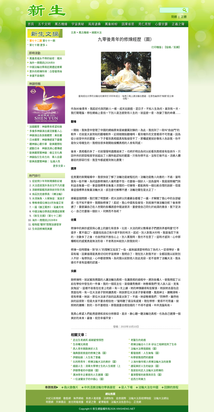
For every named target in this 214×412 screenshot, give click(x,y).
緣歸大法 (97, 32)
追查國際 (121, 398)
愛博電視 (103, 401)
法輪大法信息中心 (121, 401)
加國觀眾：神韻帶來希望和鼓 (45, 126)
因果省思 (128, 24)
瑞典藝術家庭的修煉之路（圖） (90, 353)
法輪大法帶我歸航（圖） (144, 348)
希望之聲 (91, 401)
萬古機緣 (61, 24)
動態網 (67, 398)
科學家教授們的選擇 (142, 357)
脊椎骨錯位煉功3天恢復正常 (48, 202)
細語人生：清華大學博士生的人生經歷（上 (97, 366)
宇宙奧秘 (78, 24)
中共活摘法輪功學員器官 (99, 387)
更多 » (43, 45)
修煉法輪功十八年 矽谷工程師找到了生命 (154, 344)
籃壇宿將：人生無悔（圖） (146, 353)
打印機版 (156, 47)
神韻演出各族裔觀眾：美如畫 (45, 135)
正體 (184, 17)
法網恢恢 (108, 398)
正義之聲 (178, 24)
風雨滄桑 (94, 24)
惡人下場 (127, 387)
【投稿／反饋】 (172, 47)
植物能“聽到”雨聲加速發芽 (46, 224)
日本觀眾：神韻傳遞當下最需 (45, 139)
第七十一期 (49, 40)
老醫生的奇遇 (138, 340)
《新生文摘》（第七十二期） (48, 215)
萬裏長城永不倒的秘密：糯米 (45, 58)
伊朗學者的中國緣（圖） (86, 370)
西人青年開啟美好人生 (85, 348)
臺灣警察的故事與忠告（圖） (147, 374)
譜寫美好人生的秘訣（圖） (146, 366)
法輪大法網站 (161, 398)
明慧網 (49, 401)
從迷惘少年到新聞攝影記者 (47, 181)
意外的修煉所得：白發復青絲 (45, 71)
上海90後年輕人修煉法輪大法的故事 (151, 361)
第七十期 (34, 45)
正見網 (137, 401)
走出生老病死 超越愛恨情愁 (88, 340)
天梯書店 (61, 401)
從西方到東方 (138, 379)
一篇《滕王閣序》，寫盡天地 (48, 207)
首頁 (31, 24)
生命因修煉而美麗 (42, 228)
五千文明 (44, 24)
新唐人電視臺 (93, 398)
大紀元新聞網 (53, 398)
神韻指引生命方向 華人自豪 (45, 157)
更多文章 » (59, 165)
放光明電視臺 (75, 401)
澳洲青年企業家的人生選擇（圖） (92, 374)
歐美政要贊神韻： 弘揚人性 (44, 161)
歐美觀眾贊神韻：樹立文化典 (45, 152)
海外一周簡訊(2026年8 (42, 62)
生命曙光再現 (80, 344)
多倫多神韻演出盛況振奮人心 (45, 131)
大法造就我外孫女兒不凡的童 (48, 185)
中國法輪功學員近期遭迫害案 (45, 67)
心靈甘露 (161, 24)
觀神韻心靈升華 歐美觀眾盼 (45, 144)
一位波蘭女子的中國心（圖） (89, 379)
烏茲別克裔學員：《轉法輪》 (48, 194)
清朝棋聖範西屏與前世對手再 (48, 189)
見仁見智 (144, 24)
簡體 (174, 17)
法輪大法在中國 (148, 387)
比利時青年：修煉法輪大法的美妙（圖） (95, 361)
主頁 (73, 32)
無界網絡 (78, 398)
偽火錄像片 (71, 387)
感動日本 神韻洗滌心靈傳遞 (45, 148)
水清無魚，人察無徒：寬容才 (48, 198)
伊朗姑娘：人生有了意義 (86, 357)
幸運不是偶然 (36, 75)
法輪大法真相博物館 (140, 398)
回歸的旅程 (171, 387)
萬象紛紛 (111, 24)
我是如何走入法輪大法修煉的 (147, 370)
